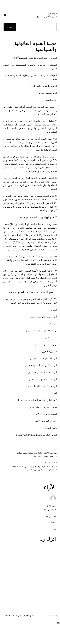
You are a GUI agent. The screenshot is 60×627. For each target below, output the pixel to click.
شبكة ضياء (51, 13)
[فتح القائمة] (5, 15)
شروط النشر (32, 469)
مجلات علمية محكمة (25, 453)
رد (55, 529)
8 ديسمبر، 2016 (49, 509)
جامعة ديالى (44, 469)
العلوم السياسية (50, 466)
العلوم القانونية (37, 466)
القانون (27, 466)
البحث (10, 27)
